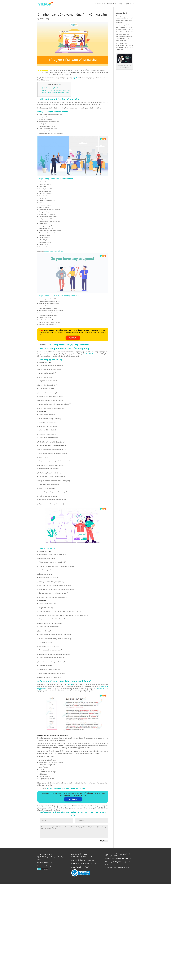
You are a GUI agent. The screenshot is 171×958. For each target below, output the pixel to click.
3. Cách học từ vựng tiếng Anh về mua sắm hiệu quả (55, 92)
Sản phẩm (111, 4)
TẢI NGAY (72, 338)
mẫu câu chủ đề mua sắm (91, 354)
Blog (120, 4)
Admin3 (41, 19)
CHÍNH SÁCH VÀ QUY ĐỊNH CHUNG (81, 857)
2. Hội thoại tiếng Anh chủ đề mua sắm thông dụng (55, 90)
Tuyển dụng (129, 4)
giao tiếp (69, 684)
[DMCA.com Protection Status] (42, 870)
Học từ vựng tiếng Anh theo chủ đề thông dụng (66, 788)
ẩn (59, 84)
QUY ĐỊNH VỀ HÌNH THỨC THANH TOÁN (83, 860)
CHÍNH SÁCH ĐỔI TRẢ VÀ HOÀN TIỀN (82, 867)
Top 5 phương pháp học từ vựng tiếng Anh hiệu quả (67, 345)
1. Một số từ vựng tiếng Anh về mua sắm (52, 88)
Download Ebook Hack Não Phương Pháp (57, 330)
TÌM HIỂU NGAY (73, 799)
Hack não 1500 (101, 689)
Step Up (75, 78)
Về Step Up (99, 4)
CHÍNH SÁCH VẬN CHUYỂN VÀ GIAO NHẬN (83, 864)
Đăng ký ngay (103, 841)
